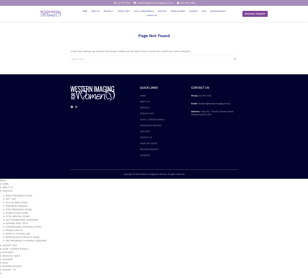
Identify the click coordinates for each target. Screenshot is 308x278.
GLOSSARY (193, 11)
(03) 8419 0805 (187, 3)
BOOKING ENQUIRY (255, 14)
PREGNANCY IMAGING (150, 125)
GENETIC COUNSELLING (18, 233)
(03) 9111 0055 (205, 96)
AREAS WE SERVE (178, 11)
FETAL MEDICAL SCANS (18, 216)
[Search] (235, 59)
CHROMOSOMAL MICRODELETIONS (23, 227)
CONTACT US (152, 15)
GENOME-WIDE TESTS (17, 223)
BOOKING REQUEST (218, 11)
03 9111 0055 (124, 3)
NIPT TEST (11, 199)
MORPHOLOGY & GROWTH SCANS (23, 237)
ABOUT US (95, 11)
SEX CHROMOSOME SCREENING (22, 220)
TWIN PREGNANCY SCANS (19, 209)
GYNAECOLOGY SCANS (17, 213)
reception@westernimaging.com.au (155, 3)
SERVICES (107, 11)
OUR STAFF (162, 11)
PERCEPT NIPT (124, 11)
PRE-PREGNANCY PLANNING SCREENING (26, 240)
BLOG (204, 11)
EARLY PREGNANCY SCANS (19, 195)
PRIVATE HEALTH (14, 230)
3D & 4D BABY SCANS (16, 202)
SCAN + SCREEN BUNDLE (144, 11)
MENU (3, 180)
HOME (84, 11)
